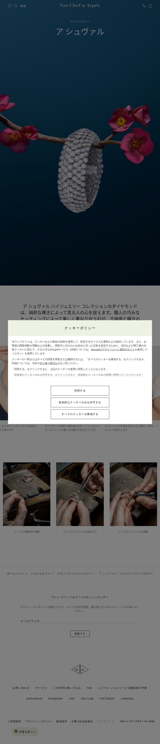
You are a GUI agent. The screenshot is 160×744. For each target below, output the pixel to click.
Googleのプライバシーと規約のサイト (113, 349)
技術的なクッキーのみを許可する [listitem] (80, 402)
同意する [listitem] (80, 390)
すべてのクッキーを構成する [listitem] (80, 414)
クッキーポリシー (50, 363)
